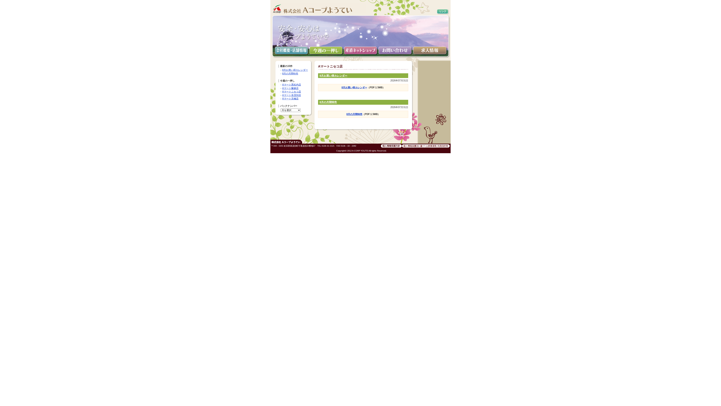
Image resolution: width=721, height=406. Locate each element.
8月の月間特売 (328, 102)
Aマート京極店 (290, 98)
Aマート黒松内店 (291, 84)
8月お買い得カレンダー (333, 75)
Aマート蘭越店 (290, 88)
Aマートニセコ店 (291, 91)
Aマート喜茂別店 (291, 95)
